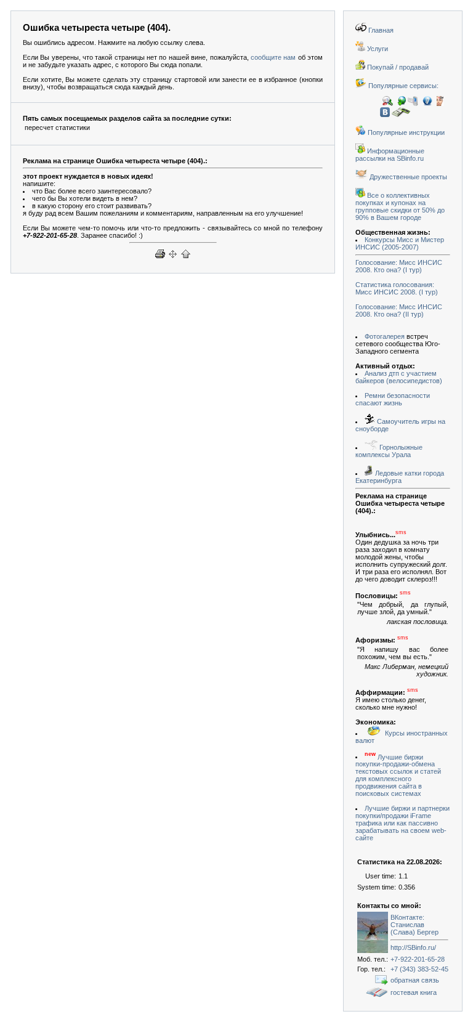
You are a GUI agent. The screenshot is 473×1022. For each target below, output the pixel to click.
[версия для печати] (160, 258)
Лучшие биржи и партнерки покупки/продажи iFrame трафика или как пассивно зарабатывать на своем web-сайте (402, 823)
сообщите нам (273, 57)
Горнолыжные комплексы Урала (388, 451)
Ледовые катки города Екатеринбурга (399, 476)
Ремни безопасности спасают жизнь (392, 399)
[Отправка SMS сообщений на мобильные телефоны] (413, 103)
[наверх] (186, 258)
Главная (380, 30)
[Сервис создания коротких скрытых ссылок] (440, 103)
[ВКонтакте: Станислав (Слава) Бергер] (372, 950)
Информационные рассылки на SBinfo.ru (389, 154)
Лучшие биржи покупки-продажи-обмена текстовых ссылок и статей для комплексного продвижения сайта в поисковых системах (398, 775)
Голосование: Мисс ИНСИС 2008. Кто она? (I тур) (398, 266)
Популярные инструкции (405, 132)
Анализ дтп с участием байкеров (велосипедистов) (398, 377)
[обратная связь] (381, 982)
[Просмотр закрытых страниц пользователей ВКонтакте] (385, 114)
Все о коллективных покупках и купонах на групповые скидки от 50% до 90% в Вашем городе (400, 206)
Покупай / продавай (397, 67)
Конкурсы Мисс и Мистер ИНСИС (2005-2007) (399, 243)
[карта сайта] (173, 258)
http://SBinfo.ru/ (413, 947)
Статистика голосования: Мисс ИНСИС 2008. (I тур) (396, 288)
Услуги (376, 48)
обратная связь (414, 980)
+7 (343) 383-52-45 (419, 969)
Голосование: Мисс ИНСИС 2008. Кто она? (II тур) (398, 310)
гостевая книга (413, 992)
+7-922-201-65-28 (417, 959)
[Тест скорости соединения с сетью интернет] (401, 103)
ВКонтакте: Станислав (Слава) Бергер (414, 925)
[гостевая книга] (377, 995)
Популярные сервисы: (402, 85)
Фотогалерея (385, 336)
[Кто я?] (387, 103)
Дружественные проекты (407, 176)
